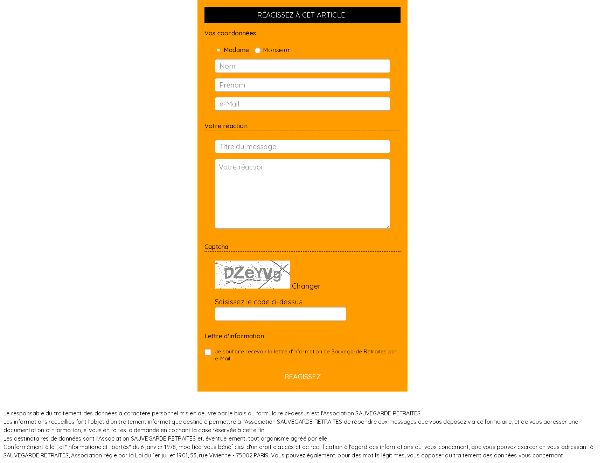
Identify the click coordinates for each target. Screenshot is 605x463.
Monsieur (276, 50)
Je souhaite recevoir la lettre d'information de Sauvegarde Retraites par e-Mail (306, 355)
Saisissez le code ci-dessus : (260, 301)
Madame (236, 50)
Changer (306, 286)
